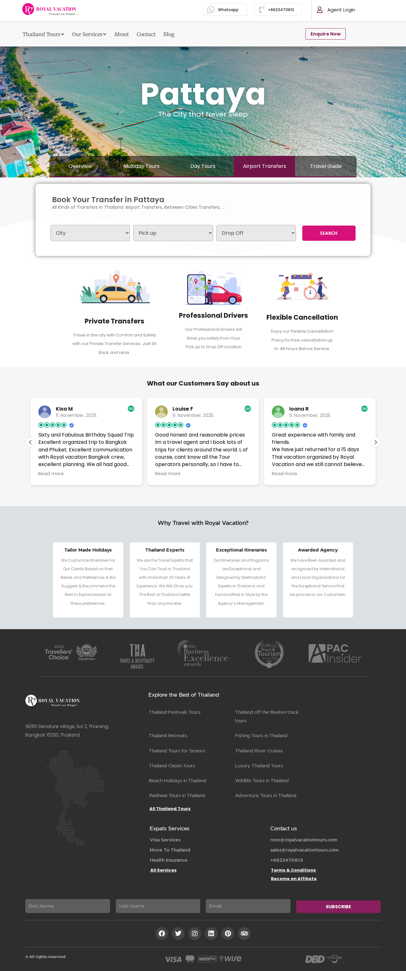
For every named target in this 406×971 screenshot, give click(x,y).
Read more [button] (51, 473)
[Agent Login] (320, 10)
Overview (80, 166)
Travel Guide (326, 166)
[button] (375, 442)
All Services (163, 870)
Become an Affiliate (294, 879)
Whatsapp (228, 9)
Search (328, 233)
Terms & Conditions (293, 870)
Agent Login (341, 9)
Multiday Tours (141, 166)
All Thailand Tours (170, 809)
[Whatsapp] (211, 9)
